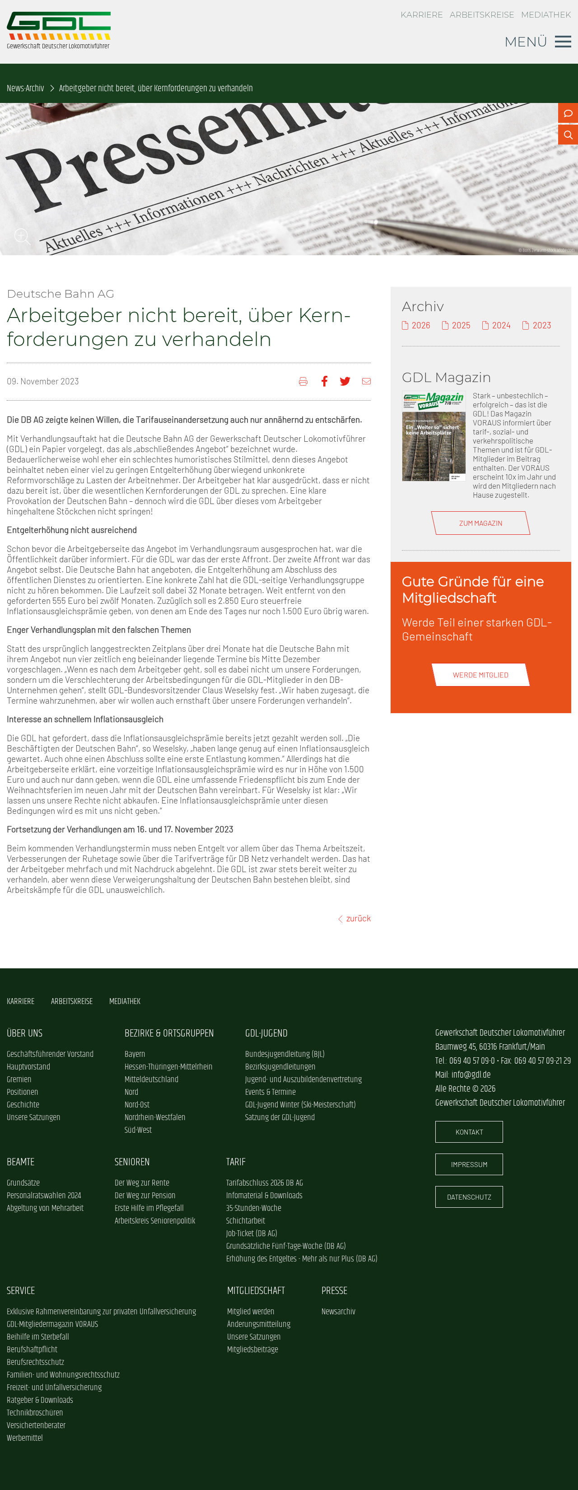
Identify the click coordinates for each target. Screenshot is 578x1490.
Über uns (24, 1033)
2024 (501, 325)
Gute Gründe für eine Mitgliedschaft (473, 589)
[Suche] (568, 135)
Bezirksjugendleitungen (280, 1067)
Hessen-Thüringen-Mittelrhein (169, 1067)
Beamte (20, 1162)
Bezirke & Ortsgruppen (169, 1033)
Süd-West (138, 1130)
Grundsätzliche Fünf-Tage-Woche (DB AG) (286, 1246)
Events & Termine (270, 1092)
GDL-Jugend (266, 1033)
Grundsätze (23, 1183)
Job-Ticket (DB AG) (251, 1234)
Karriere (422, 14)
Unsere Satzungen (34, 1118)
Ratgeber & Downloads (40, 1400)
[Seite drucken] (304, 381)
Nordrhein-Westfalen (155, 1118)
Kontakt (469, 1132)
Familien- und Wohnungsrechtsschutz (63, 1375)
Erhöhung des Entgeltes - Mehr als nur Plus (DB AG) (302, 1259)
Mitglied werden (251, 1312)
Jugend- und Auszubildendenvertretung (303, 1080)
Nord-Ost (137, 1105)
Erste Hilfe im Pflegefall (149, 1208)
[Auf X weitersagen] (345, 381)
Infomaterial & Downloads (264, 1196)
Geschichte (23, 1105)
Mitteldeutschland (151, 1080)
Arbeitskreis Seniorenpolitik (155, 1221)
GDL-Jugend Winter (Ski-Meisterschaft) (300, 1105)
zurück (358, 918)
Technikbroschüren (35, 1413)
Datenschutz (469, 1197)
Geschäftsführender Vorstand (50, 1054)
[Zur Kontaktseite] (568, 113)
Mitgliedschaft (256, 1291)
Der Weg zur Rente (142, 1183)
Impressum (469, 1164)
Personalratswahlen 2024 (44, 1196)
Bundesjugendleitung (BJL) (285, 1054)
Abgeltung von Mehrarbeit (45, 1208)
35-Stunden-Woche (253, 1208)
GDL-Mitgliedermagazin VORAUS (52, 1324)
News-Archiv (25, 89)
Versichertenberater (36, 1426)
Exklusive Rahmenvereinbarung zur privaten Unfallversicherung (101, 1312)
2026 (421, 325)
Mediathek (546, 14)
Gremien (19, 1080)
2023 (542, 325)
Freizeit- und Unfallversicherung (54, 1388)
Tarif (236, 1162)
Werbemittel (25, 1438)
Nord (131, 1092)
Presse (334, 1291)
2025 (461, 325)
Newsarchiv (338, 1312)
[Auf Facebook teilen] (324, 381)
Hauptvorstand (28, 1067)
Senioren (132, 1162)
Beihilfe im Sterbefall (38, 1337)
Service (21, 1291)
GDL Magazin (446, 377)
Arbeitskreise (482, 14)
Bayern (135, 1054)
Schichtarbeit (245, 1221)
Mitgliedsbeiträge (252, 1350)
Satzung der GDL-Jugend (280, 1118)
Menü (526, 41)
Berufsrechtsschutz (35, 1362)
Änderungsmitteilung (258, 1324)
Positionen (22, 1092)
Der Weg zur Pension (145, 1196)
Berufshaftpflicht (32, 1350)
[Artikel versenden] (366, 381)
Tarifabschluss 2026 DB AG (264, 1183)
